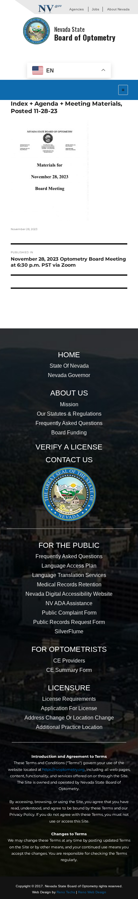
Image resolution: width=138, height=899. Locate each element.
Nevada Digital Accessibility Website (69, 594)
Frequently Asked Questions (69, 423)
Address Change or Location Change (69, 718)
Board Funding (69, 432)
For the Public (69, 545)
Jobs (95, 9)
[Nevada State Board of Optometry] (36, 31)
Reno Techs (66, 892)
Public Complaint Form (69, 613)
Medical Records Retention (69, 584)
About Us (69, 393)
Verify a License (69, 447)
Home (69, 355)
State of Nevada (69, 366)
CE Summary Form (69, 670)
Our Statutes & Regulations (69, 414)
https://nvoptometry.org (63, 769)
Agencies (76, 9)
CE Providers (69, 661)
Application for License (69, 708)
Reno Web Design (92, 892)
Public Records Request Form (69, 622)
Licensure (69, 688)
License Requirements (69, 699)
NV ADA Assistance (69, 603)
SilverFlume (69, 631)
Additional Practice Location (69, 727)
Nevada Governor (69, 375)
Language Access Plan (69, 566)
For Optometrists (69, 649)
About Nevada (118, 9)
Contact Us (69, 460)
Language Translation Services (69, 575)
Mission (69, 404)
